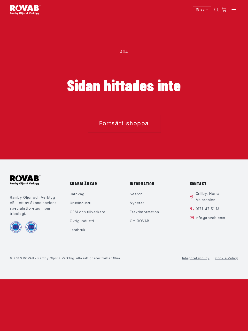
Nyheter (137, 203)
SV (202, 9)
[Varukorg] (224, 9)
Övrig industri (82, 221)
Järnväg (77, 194)
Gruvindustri (81, 203)
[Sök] (216, 9)
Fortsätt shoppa (124, 123)
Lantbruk (77, 230)
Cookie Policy (226, 258)
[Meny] (233, 9)
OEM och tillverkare (87, 212)
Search (136, 194)
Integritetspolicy (195, 258)
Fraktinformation (144, 212)
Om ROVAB (139, 221)
